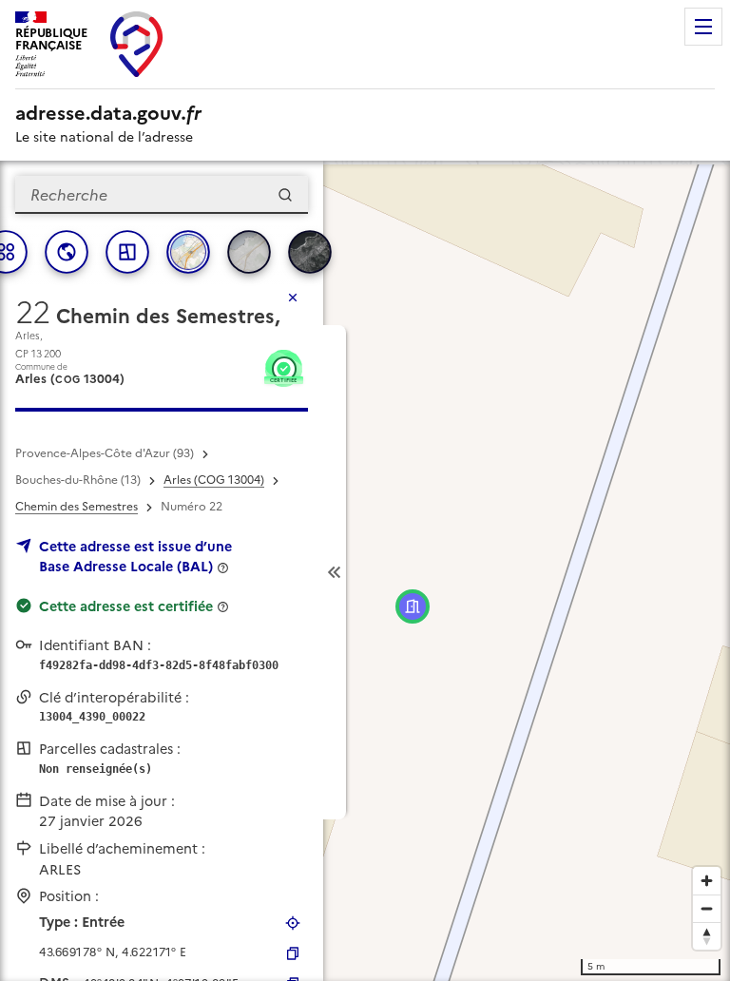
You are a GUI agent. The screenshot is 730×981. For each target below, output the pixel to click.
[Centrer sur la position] (293, 923)
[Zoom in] (706, 880)
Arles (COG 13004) (213, 480)
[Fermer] (293, 297)
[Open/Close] (334, 572)
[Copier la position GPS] (293, 953)
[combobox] (161, 195)
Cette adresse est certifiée (126, 606)
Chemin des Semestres (76, 506)
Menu (703, 27)
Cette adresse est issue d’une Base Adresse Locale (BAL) (135, 557)
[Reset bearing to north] (706, 936)
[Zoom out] (706, 908)
